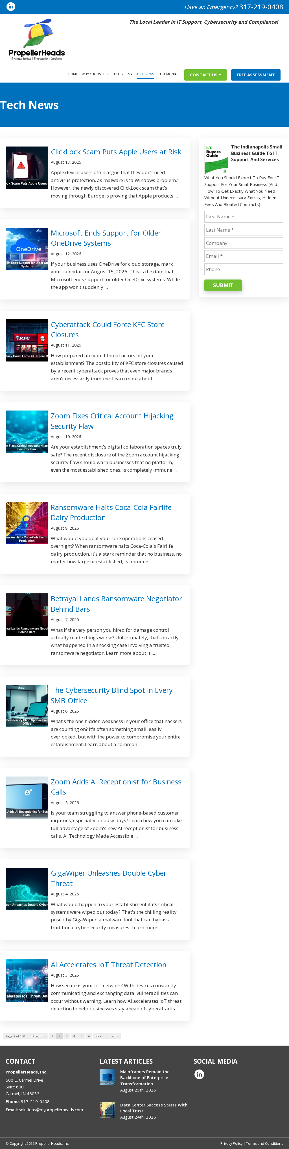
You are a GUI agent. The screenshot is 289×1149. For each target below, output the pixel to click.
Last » (114, 1036)
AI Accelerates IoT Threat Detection (109, 964)
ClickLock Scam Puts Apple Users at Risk (116, 151)
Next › (99, 1036)
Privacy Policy (231, 1143)
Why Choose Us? (95, 74)
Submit (223, 285)
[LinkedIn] (11, 6)
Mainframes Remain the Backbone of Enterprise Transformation (145, 1077)
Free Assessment (256, 74)
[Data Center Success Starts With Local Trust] (107, 1110)
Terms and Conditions (264, 1143)
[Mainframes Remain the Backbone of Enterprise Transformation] (107, 1077)
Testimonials (169, 74)
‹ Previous (38, 1036)
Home (73, 74)
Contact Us (204, 74)
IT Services (122, 74)
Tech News (145, 74)
